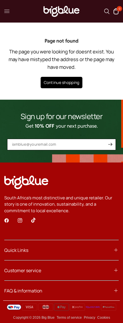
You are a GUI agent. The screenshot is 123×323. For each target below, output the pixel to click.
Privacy (89, 318)
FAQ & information (23, 291)
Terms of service (69, 318)
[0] (115, 11)
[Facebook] (10, 220)
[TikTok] (37, 220)
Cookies (103, 318)
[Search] (107, 11)
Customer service (22, 270)
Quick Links (16, 250)
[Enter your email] (110, 144)
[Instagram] (24, 220)
